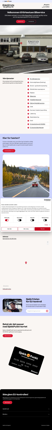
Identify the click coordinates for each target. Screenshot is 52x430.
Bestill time (20, 21)
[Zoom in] (48, 242)
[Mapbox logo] (6, 286)
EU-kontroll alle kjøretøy (37, 127)
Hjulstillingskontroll (35, 100)
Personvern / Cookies (45, 425)
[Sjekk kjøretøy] (47, 311)
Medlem (5, 414)
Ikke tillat (9, 228)
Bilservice (33, 96)
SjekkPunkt (6, 409)
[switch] (19, 220)
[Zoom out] (48, 244)
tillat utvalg (26, 228)
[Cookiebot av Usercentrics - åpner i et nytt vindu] (45, 200)
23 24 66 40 (31, 21)
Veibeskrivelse (7, 289)
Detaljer (46, 224)
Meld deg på (7, 402)
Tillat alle (43, 228)
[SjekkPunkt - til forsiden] (26, 1)
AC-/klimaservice (35, 79)
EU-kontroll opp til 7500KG (37, 124)
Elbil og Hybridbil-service (37, 103)
